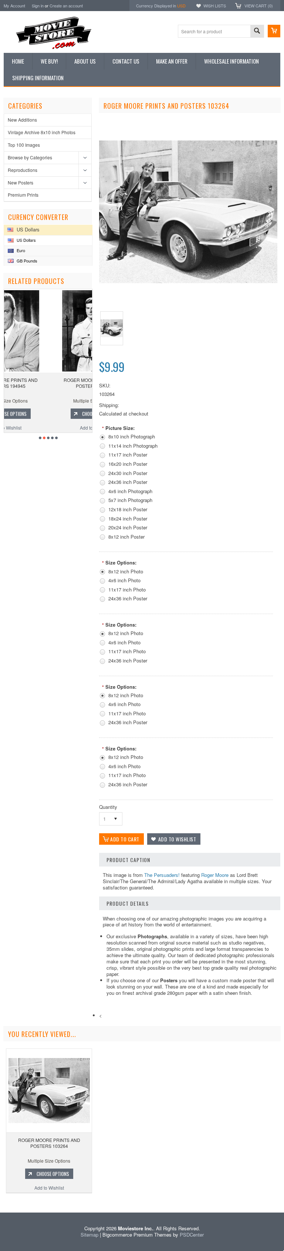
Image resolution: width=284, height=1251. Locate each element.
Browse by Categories (30, 157)
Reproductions (22, 170)
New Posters (20, 182)
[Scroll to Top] (0, 1201)
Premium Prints (23, 194)
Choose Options (52, 413)
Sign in (38, 6)
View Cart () (258, 6)
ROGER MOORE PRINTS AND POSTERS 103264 (49, 1143)
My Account (14, 6)
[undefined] (188, 281)
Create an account (66, 6)
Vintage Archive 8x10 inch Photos (41, 132)
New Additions (22, 119)
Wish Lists (214, 6)
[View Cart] (274, 31)
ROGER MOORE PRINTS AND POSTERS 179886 (48, 383)
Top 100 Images (24, 145)
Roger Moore (215, 874)
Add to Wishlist (48, 427)
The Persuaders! (162, 874)
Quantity (108, 806)
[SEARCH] (257, 31)
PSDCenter (192, 1234)
